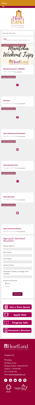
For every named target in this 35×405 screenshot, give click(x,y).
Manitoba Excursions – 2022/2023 (14, 69)
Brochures (6, 100)
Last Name (7, 259)
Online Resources (9, 196)
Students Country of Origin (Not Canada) (15, 272)
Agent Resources (18, 45)
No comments (18, 72)
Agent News (6, 45)
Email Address (9, 246)
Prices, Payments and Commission (14, 133)
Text (8, 286)
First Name (7, 252)
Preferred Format (10, 280)
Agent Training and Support (12, 228)
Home (5, 39)
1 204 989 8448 (16, 369)
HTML (8, 283)
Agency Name (8, 265)
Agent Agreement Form (10, 165)
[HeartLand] (17, 19)
